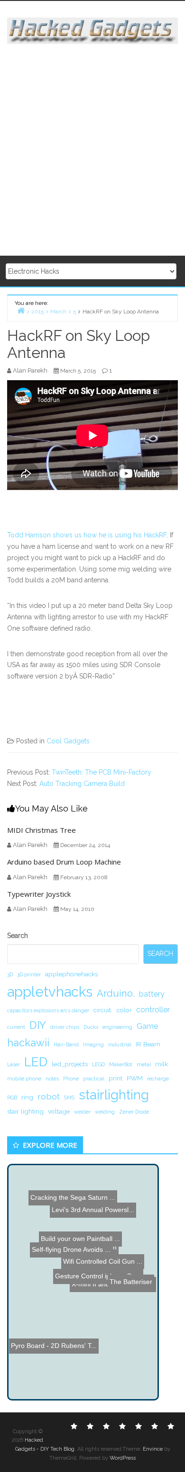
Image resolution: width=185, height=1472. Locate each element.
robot (48, 1096)
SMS (69, 1097)
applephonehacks (71, 974)
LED (35, 1061)
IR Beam (148, 1044)
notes (52, 1078)
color (124, 1010)
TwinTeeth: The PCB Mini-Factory (101, 772)
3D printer (29, 974)
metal (144, 1064)
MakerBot (120, 1064)
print (115, 1078)
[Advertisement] (92, 150)
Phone (71, 1078)
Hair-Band (66, 1044)
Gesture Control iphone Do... (104, 1272)
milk (161, 1064)
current (16, 1027)
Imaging (93, 1044)
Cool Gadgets (68, 741)
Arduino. (116, 993)
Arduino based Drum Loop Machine (64, 861)
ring (27, 1097)
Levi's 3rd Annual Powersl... (92, 1209)
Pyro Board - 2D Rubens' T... (56, 1343)
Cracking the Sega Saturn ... (71, 1191)
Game (147, 1026)
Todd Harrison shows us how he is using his (75, 535)
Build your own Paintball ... (73, 1237)
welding (105, 1112)
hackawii (28, 1042)
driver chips (64, 1027)
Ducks (90, 1027)
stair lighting (25, 1111)
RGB (12, 1097)
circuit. (102, 1010)
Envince (153, 1449)
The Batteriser (131, 1281)
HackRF (155, 535)
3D (10, 974)
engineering (117, 1027)
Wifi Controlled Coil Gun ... (102, 1262)
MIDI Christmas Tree (41, 830)
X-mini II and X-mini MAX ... (113, 1292)
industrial (119, 1044)
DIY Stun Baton (97, 1246)
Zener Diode (134, 1112)
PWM (135, 1078)
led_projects (70, 1064)
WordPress (123, 1458)
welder (82, 1112)
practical (93, 1078)
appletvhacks (49, 991)
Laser (13, 1064)
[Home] (21, 310)
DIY (37, 1025)
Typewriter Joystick (39, 894)
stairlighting (114, 1094)
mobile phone (24, 1078)
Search (17, 935)
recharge (158, 1078)
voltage (59, 1111)
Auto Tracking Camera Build (82, 783)
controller (153, 1009)
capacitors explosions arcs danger (48, 1010)
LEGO (98, 1064)
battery (152, 994)
